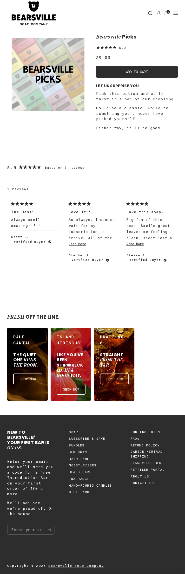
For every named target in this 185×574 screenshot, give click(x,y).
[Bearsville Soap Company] (33, 13)
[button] (150, 13)
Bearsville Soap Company (76, 565)
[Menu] (175, 13)
